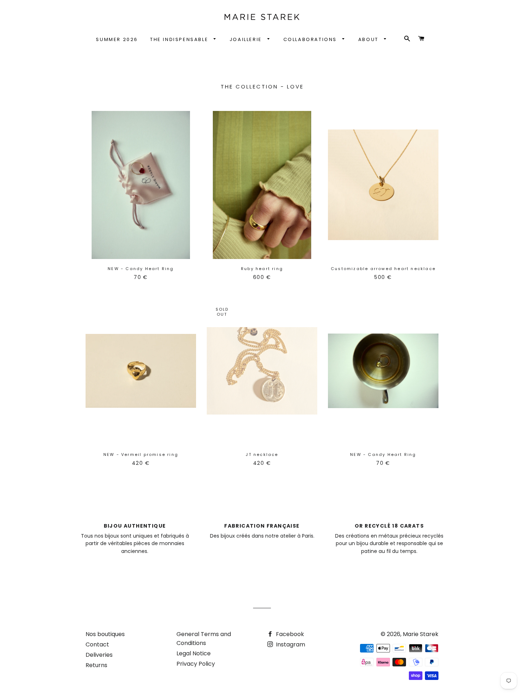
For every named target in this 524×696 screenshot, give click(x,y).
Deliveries (99, 655)
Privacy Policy (195, 664)
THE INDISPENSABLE (180, 39)
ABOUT (369, 39)
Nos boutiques (105, 634)
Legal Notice (193, 653)
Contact (97, 644)
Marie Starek (420, 634)
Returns (96, 665)
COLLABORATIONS (311, 39)
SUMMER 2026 (117, 39)
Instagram (289, 644)
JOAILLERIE (247, 39)
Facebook (289, 634)
